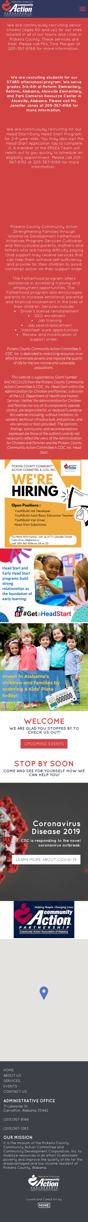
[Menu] (82, 9)
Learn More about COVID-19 (46, 859)
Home (8, 1070)
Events (10, 1086)
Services (11, 1081)
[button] (44, 993)
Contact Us (15, 1091)
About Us (12, 1075)
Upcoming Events (44, 743)
